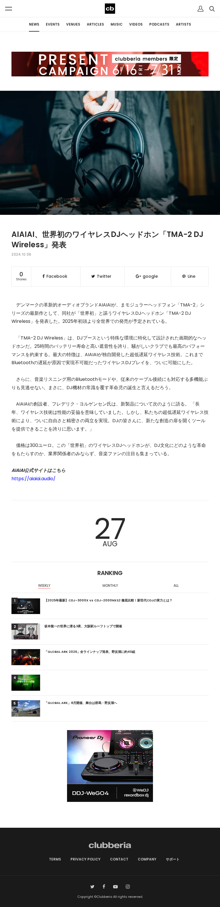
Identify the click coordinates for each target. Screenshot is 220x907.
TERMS (55, 859)
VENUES (73, 24)
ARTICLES (95, 24)
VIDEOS (136, 24)
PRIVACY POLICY (85, 859)
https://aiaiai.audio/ (33, 478)
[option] (44, 586)
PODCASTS (159, 24)
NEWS (34, 24)
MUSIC (117, 24)
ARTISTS (183, 24)
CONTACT (119, 859)
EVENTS (53, 24)
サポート (173, 859)
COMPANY (147, 859)
